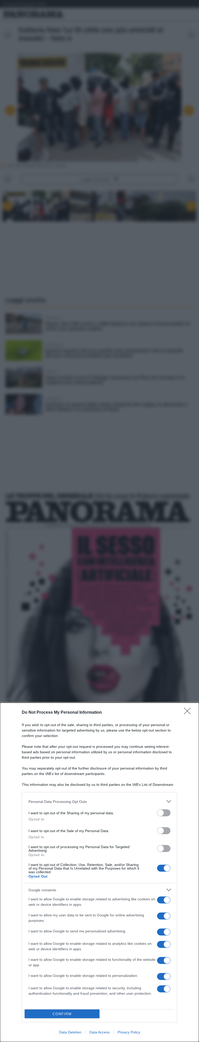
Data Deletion (70, 1032)
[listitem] (99, 801)
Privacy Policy (129, 1032)
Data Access (99, 1032)
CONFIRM (62, 1014)
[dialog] (99, 872)
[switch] (163, 812)
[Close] (189, 713)
